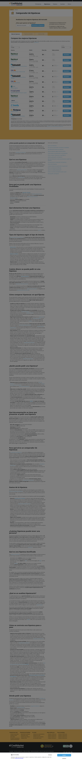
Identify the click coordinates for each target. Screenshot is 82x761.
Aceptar (64, 755)
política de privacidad (19, 758)
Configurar (64, 758)
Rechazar (50, 754)
